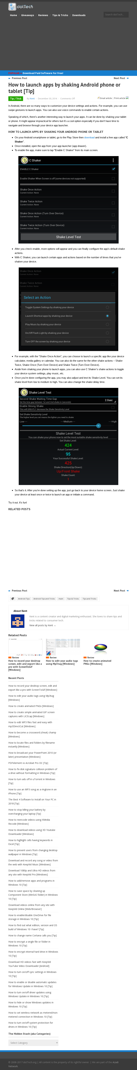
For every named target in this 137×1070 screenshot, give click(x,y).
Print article (120, 98)
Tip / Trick (15, 98)
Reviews (43, 15)
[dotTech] (20, 8)
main (61, 598)
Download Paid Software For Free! (43, 73)
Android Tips (24, 598)
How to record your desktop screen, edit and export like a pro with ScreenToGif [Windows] (25, 665)
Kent (32, 98)
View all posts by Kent (42, 625)
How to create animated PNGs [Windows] (97, 662)
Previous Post (19, 78)
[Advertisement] (68, 44)
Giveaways (27, 15)
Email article (106, 98)
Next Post (119, 78)
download (89, 137)
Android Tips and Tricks (44, 598)
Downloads (79, 15)
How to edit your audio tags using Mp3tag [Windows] (62, 662)
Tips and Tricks (89, 598)
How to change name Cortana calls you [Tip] (32, 935)
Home (13, 15)
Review (15, 657)
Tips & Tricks (60, 15)
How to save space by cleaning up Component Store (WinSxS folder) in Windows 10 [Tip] (33, 895)
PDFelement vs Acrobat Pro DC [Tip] (28, 763)
